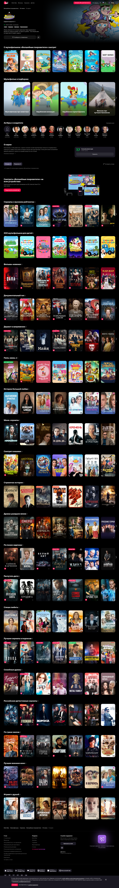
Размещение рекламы (10, 847)
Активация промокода (38, 849)
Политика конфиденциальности (13, 851)
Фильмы (34, 840)
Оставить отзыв (8, 859)
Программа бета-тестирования (12, 842)
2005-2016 (9, 24)
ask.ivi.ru (62, 852)
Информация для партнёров (12, 844)
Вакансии (6, 840)
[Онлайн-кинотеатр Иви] (6, 3)
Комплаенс (7, 857)
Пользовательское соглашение (12, 849)
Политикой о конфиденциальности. (21, 881)
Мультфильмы (36, 844)
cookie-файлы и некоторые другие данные (73, 878)
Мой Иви (34, 838)
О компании (7, 838)
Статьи (34, 847)
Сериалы (34, 842)
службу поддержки (33, 884)
